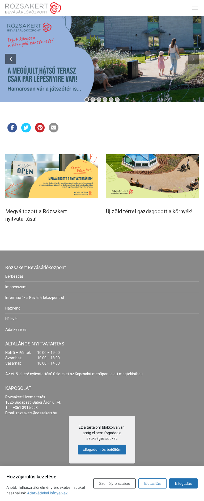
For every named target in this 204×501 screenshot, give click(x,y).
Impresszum (16, 287)
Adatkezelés (16, 329)
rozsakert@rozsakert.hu (36, 413)
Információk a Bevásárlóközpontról (34, 297)
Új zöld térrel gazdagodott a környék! (149, 211)
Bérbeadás (14, 276)
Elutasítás (152, 483)
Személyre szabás (114, 483)
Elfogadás (183, 483)
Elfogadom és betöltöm (102, 449)
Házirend (12, 308)
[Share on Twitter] (26, 131)
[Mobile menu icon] (195, 8)
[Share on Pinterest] (40, 131)
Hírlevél (11, 319)
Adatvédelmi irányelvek (47, 493)
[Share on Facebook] (12, 131)
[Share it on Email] (53, 131)
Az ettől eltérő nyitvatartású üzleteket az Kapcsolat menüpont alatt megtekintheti (74, 374)
